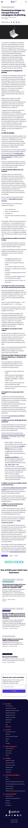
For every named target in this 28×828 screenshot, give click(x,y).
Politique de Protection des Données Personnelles (15, 791)
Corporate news (19, 579)
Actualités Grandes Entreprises (8, 7)
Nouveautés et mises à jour (8, 581)
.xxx (6, 464)
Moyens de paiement (10, 786)
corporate (11, 555)
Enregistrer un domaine (10, 760)
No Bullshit (8, 800)
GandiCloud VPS (9, 719)
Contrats (7, 779)
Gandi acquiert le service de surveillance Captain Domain (13, 640)
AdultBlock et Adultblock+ (12, 457)
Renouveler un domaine (10, 765)
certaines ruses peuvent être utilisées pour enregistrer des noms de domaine (13, 155)
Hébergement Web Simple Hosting (12, 710)
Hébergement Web (9, 767)
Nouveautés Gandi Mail (10, 657)
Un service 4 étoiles (14, 820)
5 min (2, 18)
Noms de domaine (9, 705)
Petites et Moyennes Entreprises (12, 736)
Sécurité (16, 555)
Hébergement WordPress (10, 712)
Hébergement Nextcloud (10, 715)
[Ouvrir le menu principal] (1, 2)
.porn (13, 464)
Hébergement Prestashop (10, 717)
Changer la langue (14, 822)
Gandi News (5, 17)
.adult (9, 464)
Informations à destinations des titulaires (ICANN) (15, 784)
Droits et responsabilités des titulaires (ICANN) (14, 781)
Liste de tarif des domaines (11, 708)
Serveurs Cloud (8, 769)
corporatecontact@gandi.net (18, 551)
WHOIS (7, 741)
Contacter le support (10, 748)
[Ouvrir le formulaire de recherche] (25, 1)
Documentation (9, 753)
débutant (6, 18)
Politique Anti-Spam (9, 788)
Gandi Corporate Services (10, 731)
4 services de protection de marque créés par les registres (13, 434)
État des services (9, 750)
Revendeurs (8, 734)
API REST (7, 755)
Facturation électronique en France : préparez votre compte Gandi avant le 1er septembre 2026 (13, 586)
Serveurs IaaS (8, 722)
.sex (17, 464)
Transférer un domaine (10, 762)
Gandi (5, 599)
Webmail (7, 738)
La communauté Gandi (7, 654)
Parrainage (8, 743)
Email (7, 724)
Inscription (14, 691)
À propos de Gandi (9, 796)
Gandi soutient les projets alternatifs (13, 798)
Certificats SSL (8, 726)
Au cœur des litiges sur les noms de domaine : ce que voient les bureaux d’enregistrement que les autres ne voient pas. (13, 616)
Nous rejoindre (8, 805)
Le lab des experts (6, 610)
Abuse (7, 777)
